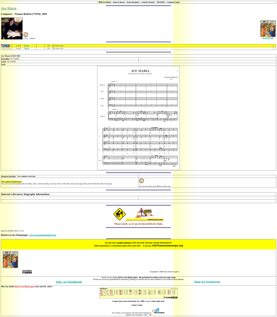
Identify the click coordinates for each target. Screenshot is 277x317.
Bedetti (27, 46)
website (25, 38)
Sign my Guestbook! (69, 281)
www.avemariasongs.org (42, 235)
